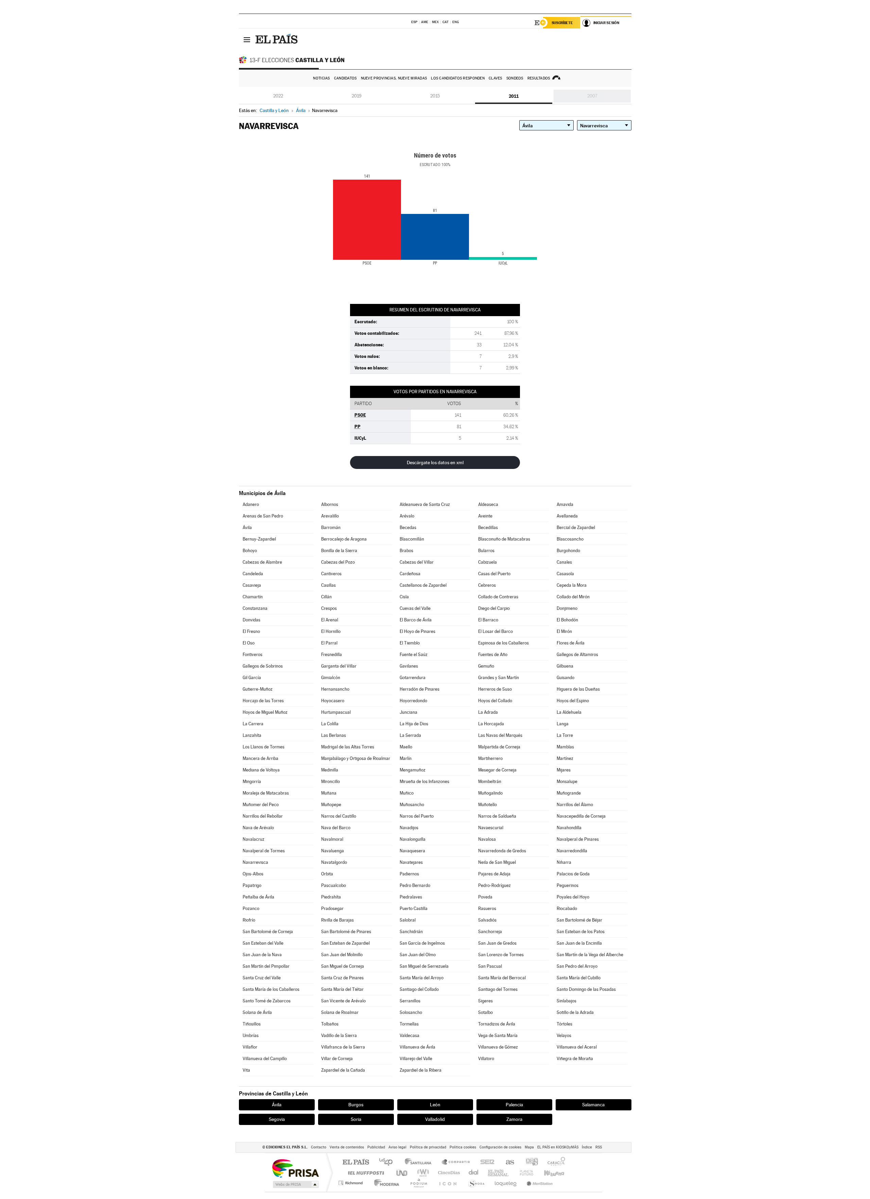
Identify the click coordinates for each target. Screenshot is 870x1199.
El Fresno (251, 631)
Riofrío (249, 920)
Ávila (247, 527)
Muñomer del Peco (261, 804)
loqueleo (506, 1183)
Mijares (564, 770)
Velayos (564, 1035)
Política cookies (463, 1147)
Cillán (326, 596)
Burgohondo (568, 550)
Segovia (277, 1119)
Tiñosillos (252, 1024)
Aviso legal (397, 1147)
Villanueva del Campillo (265, 1058)
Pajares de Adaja (494, 873)
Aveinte (485, 516)
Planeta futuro (523, 1172)
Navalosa (487, 839)
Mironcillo (330, 781)
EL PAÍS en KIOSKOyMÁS (557, 1147)
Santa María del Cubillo (579, 977)
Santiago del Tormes (498, 989)
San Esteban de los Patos (581, 931)
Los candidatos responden (458, 78)
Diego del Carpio (494, 608)
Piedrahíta (331, 897)
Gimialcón (330, 677)
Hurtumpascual (336, 712)
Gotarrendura (412, 677)
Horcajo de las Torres (263, 700)
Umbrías (251, 1035)
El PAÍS (355, 1162)
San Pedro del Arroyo (577, 966)
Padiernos (409, 873)
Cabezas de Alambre (262, 562)
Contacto (318, 1147)
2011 (514, 96)
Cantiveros (331, 573)
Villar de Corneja (337, 1058)
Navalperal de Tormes (264, 850)
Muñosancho (412, 804)
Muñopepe (331, 804)
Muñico (407, 793)
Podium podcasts (418, 1183)
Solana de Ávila (257, 1012)
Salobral (408, 920)
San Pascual (490, 966)
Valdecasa (409, 1035)
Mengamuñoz (412, 770)
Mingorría (252, 781)
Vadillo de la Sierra (339, 1035)
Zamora (514, 1119)
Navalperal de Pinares (578, 839)
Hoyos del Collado (495, 700)
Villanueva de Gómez (498, 1047)
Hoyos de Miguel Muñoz (265, 712)
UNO (402, 1172)
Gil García (252, 677)
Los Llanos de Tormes (263, 746)
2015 (435, 95)
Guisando (565, 677)
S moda (476, 1183)
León (435, 1104)
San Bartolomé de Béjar (579, 920)
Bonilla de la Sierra (339, 550)
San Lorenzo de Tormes (501, 954)
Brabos (406, 550)
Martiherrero (490, 758)
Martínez (565, 758)
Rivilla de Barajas (337, 920)
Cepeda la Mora (572, 585)
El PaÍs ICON (447, 1183)
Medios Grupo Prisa (295, 1184)
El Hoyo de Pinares (417, 631)
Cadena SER (485, 1162)
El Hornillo (331, 631)
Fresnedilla (331, 654)
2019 (357, 95)
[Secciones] (247, 39)
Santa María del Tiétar (342, 989)
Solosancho (411, 1012)
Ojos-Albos (253, 873)
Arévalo (407, 516)
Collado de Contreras (498, 596)
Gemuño (486, 666)
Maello (406, 746)
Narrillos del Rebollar (263, 816)
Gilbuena (565, 666)
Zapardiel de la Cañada (343, 1070)
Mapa (529, 1147)
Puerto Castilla (414, 908)
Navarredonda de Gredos (502, 850)
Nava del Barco (335, 827)
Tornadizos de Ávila (496, 1024)
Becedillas (488, 527)
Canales (564, 562)
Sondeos (514, 78)
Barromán (331, 527)
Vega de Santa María (498, 1035)
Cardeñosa (410, 573)
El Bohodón (567, 619)
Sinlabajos (566, 1000)
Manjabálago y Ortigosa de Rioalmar (355, 758)
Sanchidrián (411, 931)
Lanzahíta (252, 735)
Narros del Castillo (338, 816)
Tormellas (409, 1024)
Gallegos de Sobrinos (263, 666)
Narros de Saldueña (497, 816)
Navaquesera (412, 850)
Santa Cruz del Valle (262, 977)
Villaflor (250, 1047)
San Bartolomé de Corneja (268, 931)
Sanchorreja (490, 931)
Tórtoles (564, 1024)
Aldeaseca (488, 504)
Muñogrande (569, 793)
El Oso (249, 643)
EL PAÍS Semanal (498, 1172)
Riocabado (567, 908)
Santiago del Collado (419, 989)
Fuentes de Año (492, 654)
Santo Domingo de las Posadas (586, 989)
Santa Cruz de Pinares (342, 977)
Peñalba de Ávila (258, 897)
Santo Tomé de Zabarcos (267, 1000)
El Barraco (488, 619)
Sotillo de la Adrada (575, 1012)
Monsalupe (567, 781)
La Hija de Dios (414, 723)
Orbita (327, 873)
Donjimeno (567, 608)
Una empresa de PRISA (295, 1168)
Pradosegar (332, 908)
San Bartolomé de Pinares (346, 931)
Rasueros (487, 908)
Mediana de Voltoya (261, 770)
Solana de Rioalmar (340, 1012)
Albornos (329, 504)
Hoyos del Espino (573, 700)
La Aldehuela (569, 712)
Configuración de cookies (500, 1147)
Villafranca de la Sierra (343, 1047)
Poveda (485, 897)
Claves (495, 78)
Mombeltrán (489, 781)
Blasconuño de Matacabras (504, 539)
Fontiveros (252, 654)
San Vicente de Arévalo (343, 1000)
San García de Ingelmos (422, 943)
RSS (598, 1147)
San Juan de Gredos (497, 943)
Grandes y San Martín (498, 677)
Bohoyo (250, 550)
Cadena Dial (473, 1172)
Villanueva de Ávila (417, 1047)
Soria (356, 1119)
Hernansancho (335, 689)
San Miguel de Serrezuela (424, 966)
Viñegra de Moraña (575, 1058)
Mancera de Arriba (260, 758)
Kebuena (548, 1172)
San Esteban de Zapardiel (345, 943)
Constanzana (255, 608)
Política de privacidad (428, 1147)
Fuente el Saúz (414, 654)
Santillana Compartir (456, 1162)
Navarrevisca (255, 862)
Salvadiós (487, 920)
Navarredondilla (572, 850)
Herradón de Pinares (419, 689)
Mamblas (565, 746)
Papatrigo (252, 885)
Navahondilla (569, 827)
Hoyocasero (332, 700)
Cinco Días (448, 1172)
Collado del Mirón (573, 596)
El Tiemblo (410, 643)
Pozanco (251, 908)
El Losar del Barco (495, 631)
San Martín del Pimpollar (266, 966)
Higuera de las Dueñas (578, 689)
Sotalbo (485, 1012)
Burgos (355, 1104)
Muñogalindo (490, 793)
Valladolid (435, 1119)
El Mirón (564, 631)
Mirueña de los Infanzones (424, 781)
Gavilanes (409, 666)
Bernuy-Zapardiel (259, 539)
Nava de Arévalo (258, 827)
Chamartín (253, 596)
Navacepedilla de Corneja (581, 816)
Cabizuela (487, 562)
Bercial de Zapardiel (576, 527)
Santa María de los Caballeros (271, 989)
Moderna (385, 1183)
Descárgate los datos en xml (435, 462)
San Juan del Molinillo (342, 954)
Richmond (351, 1183)
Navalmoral (332, 839)
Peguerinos (567, 885)
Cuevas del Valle (415, 608)
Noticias (321, 78)
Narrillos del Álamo (575, 804)
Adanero (251, 504)
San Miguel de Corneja (342, 966)
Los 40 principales (388, 1162)
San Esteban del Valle (263, 943)
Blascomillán (412, 539)
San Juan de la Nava (262, 954)
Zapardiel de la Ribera (420, 1070)
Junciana (408, 712)
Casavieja (252, 585)
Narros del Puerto (417, 816)
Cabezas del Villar (417, 562)
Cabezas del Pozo (338, 562)
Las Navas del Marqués (500, 735)
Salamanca (593, 1104)
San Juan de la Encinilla (579, 943)
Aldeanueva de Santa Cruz (425, 504)
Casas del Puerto (494, 573)
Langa (563, 723)
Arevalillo (330, 516)
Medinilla (329, 770)
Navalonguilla (412, 839)
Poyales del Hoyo (573, 897)
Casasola (565, 573)
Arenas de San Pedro (263, 516)
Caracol (554, 1162)
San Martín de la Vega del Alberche (590, 954)
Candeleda (253, 573)
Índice (587, 1147)
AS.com (507, 1162)
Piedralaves (411, 897)
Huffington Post (365, 1172)
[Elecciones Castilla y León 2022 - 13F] (293, 59)
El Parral (329, 643)
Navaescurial (490, 827)
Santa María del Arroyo (421, 977)
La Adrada (488, 712)
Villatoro (486, 1058)
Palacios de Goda (573, 873)
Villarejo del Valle (416, 1058)
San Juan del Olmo (418, 954)
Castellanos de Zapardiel (423, 585)
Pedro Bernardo (415, 885)
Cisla (404, 596)
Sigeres (485, 1000)
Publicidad (376, 1147)
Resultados (538, 78)
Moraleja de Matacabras (266, 793)
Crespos (329, 608)
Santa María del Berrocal (502, 977)
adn (529, 1162)
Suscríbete (562, 22)
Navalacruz (253, 839)
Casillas (328, 585)
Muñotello (487, 804)
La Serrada (410, 735)
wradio (422, 1172)
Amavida (565, 504)
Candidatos (345, 78)
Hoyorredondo (413, 700)
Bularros (486, 550)
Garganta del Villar (338, 666)
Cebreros (487, 585)
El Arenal (329, 619)
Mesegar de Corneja (497, 770)
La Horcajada (491, 723)
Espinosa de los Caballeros (503, 643)
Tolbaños (329, 1024)
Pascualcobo (333, 885)
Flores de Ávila (571, 643)
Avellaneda (567, 516)
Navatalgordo (334, 862)
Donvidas (251, 619)
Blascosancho (570, 539)
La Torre (565, 735)
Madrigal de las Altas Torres (347, 746)
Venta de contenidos (347, 1147)
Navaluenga (332, 850)
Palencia (514, 1104)
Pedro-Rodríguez (494, 885)
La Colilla (329, 723)
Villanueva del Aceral (577, 1047)
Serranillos (410, 1000)
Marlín (406, 758)
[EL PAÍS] (277, 39)
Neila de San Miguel (497, 862)
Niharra (564, 862)
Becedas (408, 527)
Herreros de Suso (495, 689)
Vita (246, 1070)
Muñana (328, 793)
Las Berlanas (333, 735)
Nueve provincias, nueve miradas (394, 78)
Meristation (538, 1183)
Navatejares (411, 862)
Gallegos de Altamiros (577, 654)
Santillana (420, 1162)
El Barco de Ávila (416, 619)
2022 (278, 95)
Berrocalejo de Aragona (344, 539)
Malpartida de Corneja (499, 746)
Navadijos (409, 827)
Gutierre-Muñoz (258, 689)
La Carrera (253, 723)
